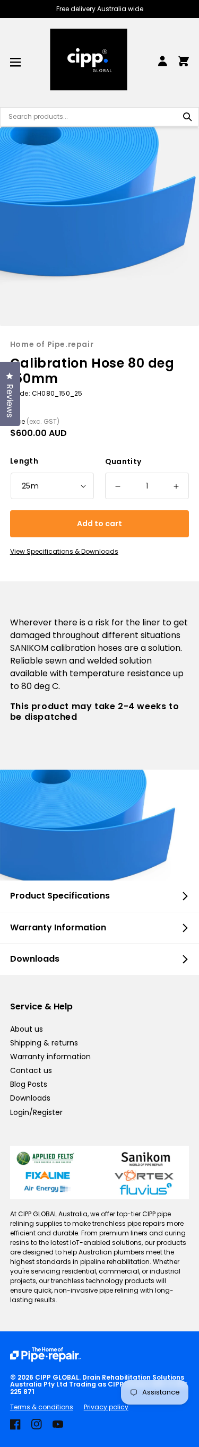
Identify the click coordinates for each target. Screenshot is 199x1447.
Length (24, 461)
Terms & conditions (41, 1407)
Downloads (30, 1098)
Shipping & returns (44, 1043)
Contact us (31, 1070)
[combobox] (99, 116)
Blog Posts (28, 1084)
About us (26, 1029)
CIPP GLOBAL (57, 1377)
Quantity (123, 461)
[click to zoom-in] (99, 226)
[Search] (187, 116)
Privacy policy (106, 1407)
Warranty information (50, 1056)
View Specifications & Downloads (64, 551)
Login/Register (36, 1112)
